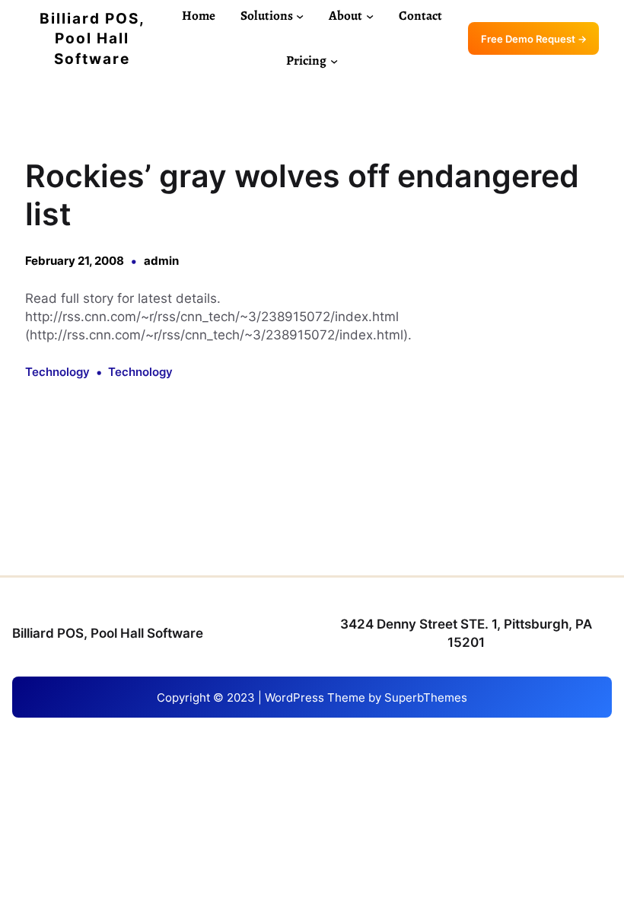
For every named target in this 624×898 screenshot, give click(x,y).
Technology (57, 372)
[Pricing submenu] (334, 61)
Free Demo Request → (534, 39)
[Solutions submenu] (300, 16)
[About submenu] (370, 16)
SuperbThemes (425, 697)
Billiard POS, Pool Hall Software (92, 38)
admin (161, 260)
